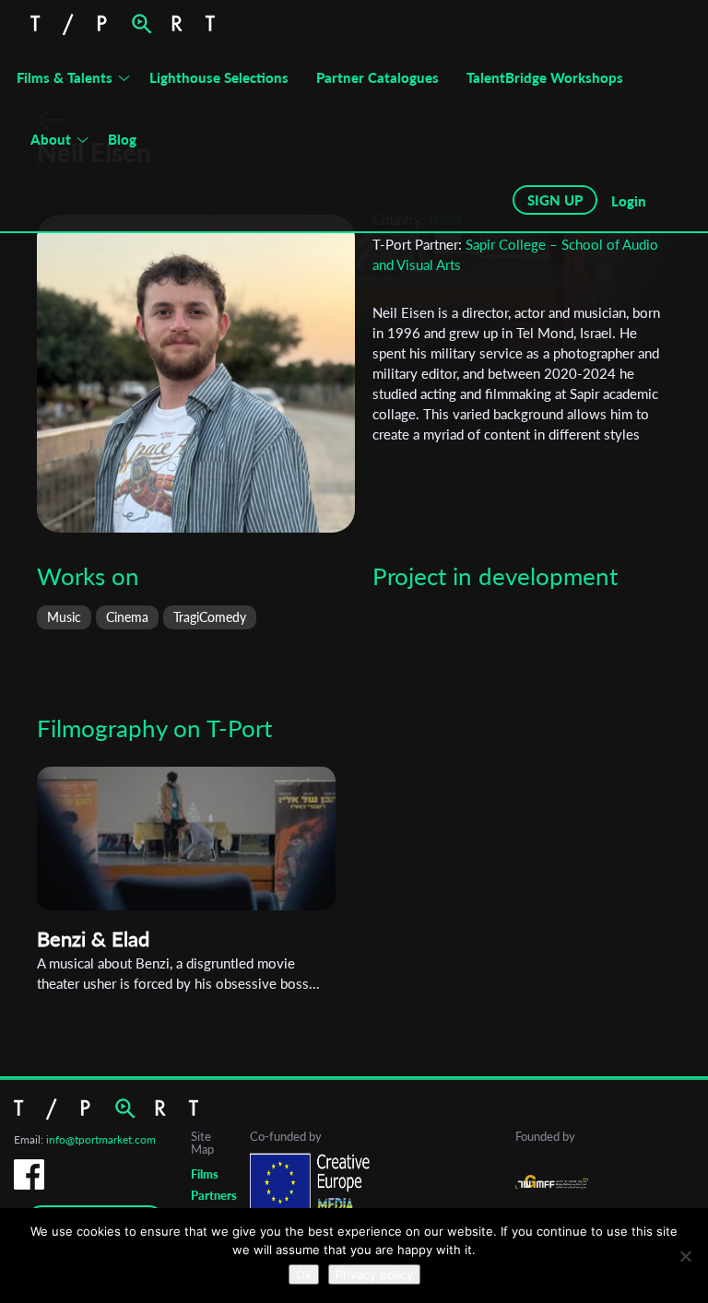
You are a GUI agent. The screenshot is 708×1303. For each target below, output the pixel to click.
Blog (122, 139)
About (50, 139)
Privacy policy (374, 1274)
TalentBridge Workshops (544, 77)
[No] (685, 1256)
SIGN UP (555, 200)
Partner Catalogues (377, 77)
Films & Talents (64, 77)
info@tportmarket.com (101, 1139)
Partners (214, 1195)
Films (204, 1174)
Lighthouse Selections (219, 77)
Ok (304, 1274)
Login (628, 201)
